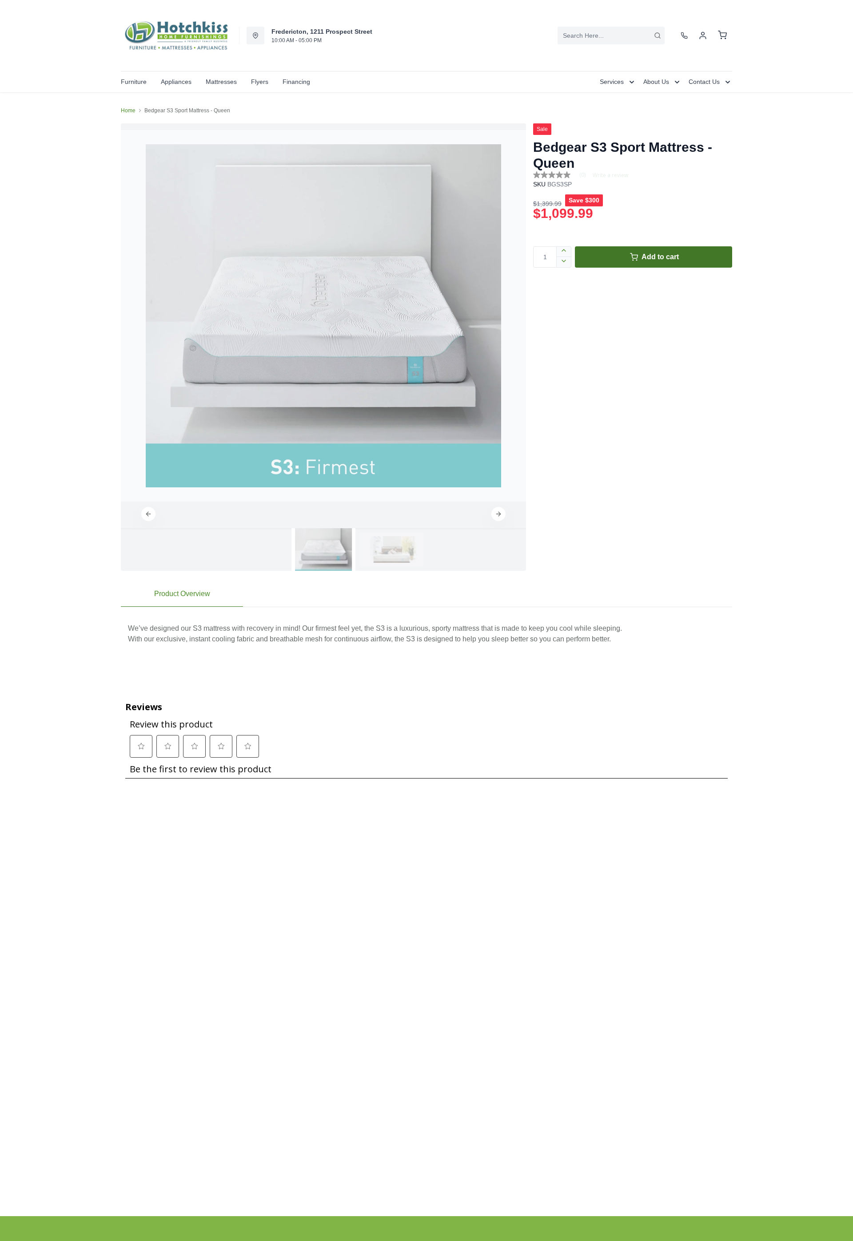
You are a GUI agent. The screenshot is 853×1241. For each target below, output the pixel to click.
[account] (702, 35)
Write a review (610, 175)
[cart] (722, 35)
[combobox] (611, 35)
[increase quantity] (564, 251)
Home (128, 110)
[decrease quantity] (564, 262)
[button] (148, 514)
